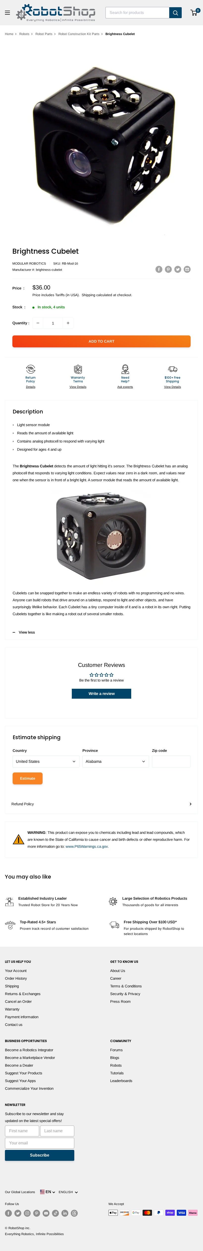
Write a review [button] (102, 693)
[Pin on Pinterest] (168, 269)
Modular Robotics (29, 263)
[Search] (175, 12)
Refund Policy (22, 804)
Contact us (14, 1024)
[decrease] (38, 323)
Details (30, 387)
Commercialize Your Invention (29, 1088)
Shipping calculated (97, 295)
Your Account (15, 971)
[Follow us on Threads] (74, 1213)
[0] (194, 13)
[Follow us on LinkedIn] (64, 1213)
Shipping (12, 986)
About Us (117, 971)
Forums (116, 1050)
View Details (78, 387)
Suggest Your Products (23, 1073)
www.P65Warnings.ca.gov (87, 846)
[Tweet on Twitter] (177, 269)
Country (20, 750)
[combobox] (137, 12)
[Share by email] (187, 269)
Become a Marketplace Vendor (30, 1057)
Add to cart (101, 341)
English (67, 1192)
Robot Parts (43, 34)
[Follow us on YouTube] (46, 1213)
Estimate (27, 778)
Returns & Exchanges (23, 994)
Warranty (12, 1009)
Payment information (21, 1017)
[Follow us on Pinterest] (36, 1213)
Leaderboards (121, 1081)
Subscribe (39, 1155)
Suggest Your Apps (20, 1081)
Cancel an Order (18, 1001)
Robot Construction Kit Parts (79, 34)
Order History (16, 978)
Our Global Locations (20, 1192)
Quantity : (20, 323)
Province (90, 750)
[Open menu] (7, 13)
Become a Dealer (19, 1065)
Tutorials (117, 1073)
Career (115, 978)
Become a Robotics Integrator (29, 1050)
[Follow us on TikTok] (55, 1213)
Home (9, 34)
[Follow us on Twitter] (17, 1213)
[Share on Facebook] (158, 269)
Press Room (120, 1001)
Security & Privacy (125, 994)
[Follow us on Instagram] (27, 1213)
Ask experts (125, 387)
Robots (24, 34)
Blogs (114, 1057)
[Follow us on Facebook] (8, 1213)
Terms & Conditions (126, 986)
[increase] (68, 323)
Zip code (159, 750)
